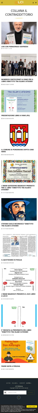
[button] (1, 2)
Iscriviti (30, 392)
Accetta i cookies (31, 406)
